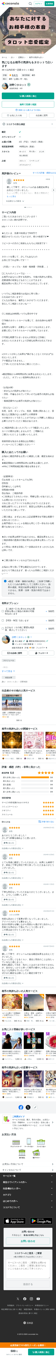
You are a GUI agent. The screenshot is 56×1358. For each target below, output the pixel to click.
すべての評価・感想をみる (44, 172)
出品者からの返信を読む (12, 848)
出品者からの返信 (14, 201)
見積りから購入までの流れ (29, 110)
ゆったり (22, 151)
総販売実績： (16, 88)
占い (12, 57)
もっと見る (11, 196)
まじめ (41, 151)
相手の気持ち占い (36, 57)
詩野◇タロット (19, 636)
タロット (22, 160)
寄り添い (32, 151)
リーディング (34, 160)
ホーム (4, 57)
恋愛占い (21, 57)
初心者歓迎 (23, 155)
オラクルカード (25, 164)
